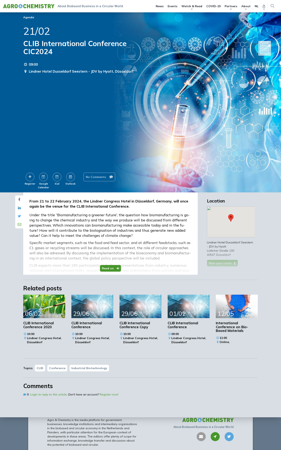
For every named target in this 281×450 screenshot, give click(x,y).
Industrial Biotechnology (89, 368)
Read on (108, 268)
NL (257, 6)
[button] (230, 218)
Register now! (109, 394)
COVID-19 (213, 6)
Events (172, 6)
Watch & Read (191, 6)
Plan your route (220, 263)
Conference (57, 368)
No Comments (96, 177)
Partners (231, 6)
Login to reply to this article (48, 394)
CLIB (40, 368)
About (246, 6)
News (160, 6)
